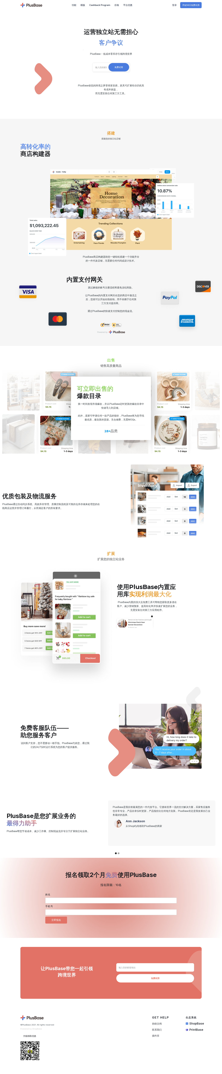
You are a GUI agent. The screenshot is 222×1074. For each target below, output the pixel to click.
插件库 (155, 1035)
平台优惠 (127, 5)
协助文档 (157, 1023)
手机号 (49, 906)
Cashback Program (99, 5)
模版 (82, 5)
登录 (174, 5)
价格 (116, 5)
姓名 (47, 894)
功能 (74, 5)
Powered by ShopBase (31, 1029)
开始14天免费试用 (190, 5)
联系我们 (157, 1029)
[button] (114, 823)
